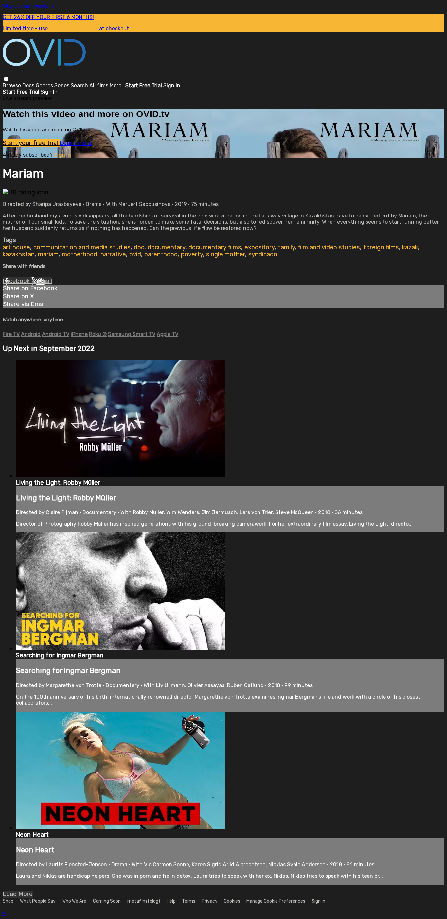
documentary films (214, 247)
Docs (29, 85)
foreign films (381, 247)
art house (16, 247)
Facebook (17, 281)
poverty (192, 254)
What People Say (38, 901)
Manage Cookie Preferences (276, 901)
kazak (410, 247)
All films (98, 85)
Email (44, 281)
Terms (189, 901)
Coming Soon (107, 901)
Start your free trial (31, 143)
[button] (6, 79)
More (115, 85)
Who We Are (74, 901)
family (286, 247)
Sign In (49, 92)
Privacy (210, 901)
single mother (225, 254)
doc (139, 247)
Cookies (232, 901)
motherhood (79, 254)
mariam (48, 254)
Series (62, 85)
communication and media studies (82, 247)
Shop (8, 901)
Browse (12, 85)
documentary (166, 247)
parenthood (161, 254)
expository (259, 247)
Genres (45, 85)
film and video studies (329, 247)
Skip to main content (28, 6)
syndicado (262, 254)
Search (80, 85)
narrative (113, 254)
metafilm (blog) (143, 901)
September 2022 (67, 348)
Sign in (171, 85)
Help (172, 901)
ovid (135, 254)
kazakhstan (19, 254)
